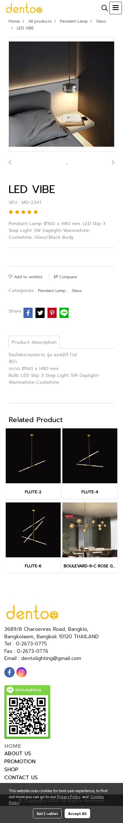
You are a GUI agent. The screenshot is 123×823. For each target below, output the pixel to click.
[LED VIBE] (61, 94)
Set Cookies (47, 813)
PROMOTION (19, 762)
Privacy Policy (68, 796)
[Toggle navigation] (115, 8)
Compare (67, 277)
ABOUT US (17, 754)
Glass (77, 291)
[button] (102, 8)
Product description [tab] (34, 342)
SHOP (11, 770)
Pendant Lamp (52, 291)
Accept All (77, 813)
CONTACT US (21, 778)
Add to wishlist (28, 277)
